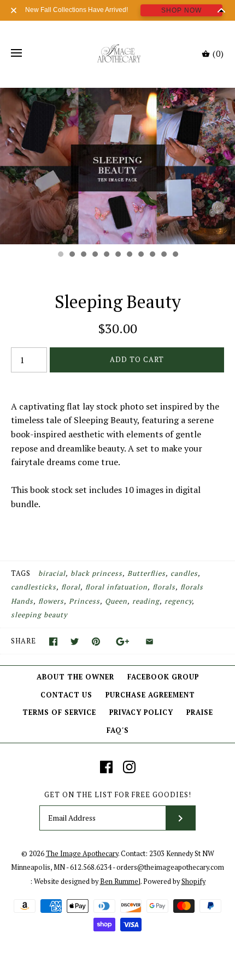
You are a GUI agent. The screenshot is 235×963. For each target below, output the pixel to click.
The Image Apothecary (82, 853)
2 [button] (71, 255)
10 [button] (163, 255)
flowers (51, 601)
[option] (117, 166)
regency (178, 601)
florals (163, 587)
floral (70, 587)
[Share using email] (149, 641)
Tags (21, 573)
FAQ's (118, 730)
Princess (84, 601)
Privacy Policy (141, 712)
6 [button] (117, 255)
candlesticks (33, 587)
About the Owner (75, 677)
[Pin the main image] (96, 641)
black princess (96, 573)
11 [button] (174, 255)
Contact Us (66, 695)
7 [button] (129, 255)
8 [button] (140, 255)
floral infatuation (116, 587)
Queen (116, 601)
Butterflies (146, 573)
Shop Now (181, 10)
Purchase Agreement (150, 695)
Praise (199, 712)
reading (146, 601)
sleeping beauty (39, 614)
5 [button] (106, 255)
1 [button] (60, 255)
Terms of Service (59, 712)
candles (184, 573)
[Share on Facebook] (53, 641)
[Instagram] (129, 767)
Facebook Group (163, 677)
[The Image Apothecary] (118, 53)
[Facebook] (106, 767)
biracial (52, 573)
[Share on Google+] (122, 641)
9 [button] (151, 255)
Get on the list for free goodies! (117, 794)
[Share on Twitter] (74, 641)
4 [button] (94, 255)
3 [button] (83, 255)
